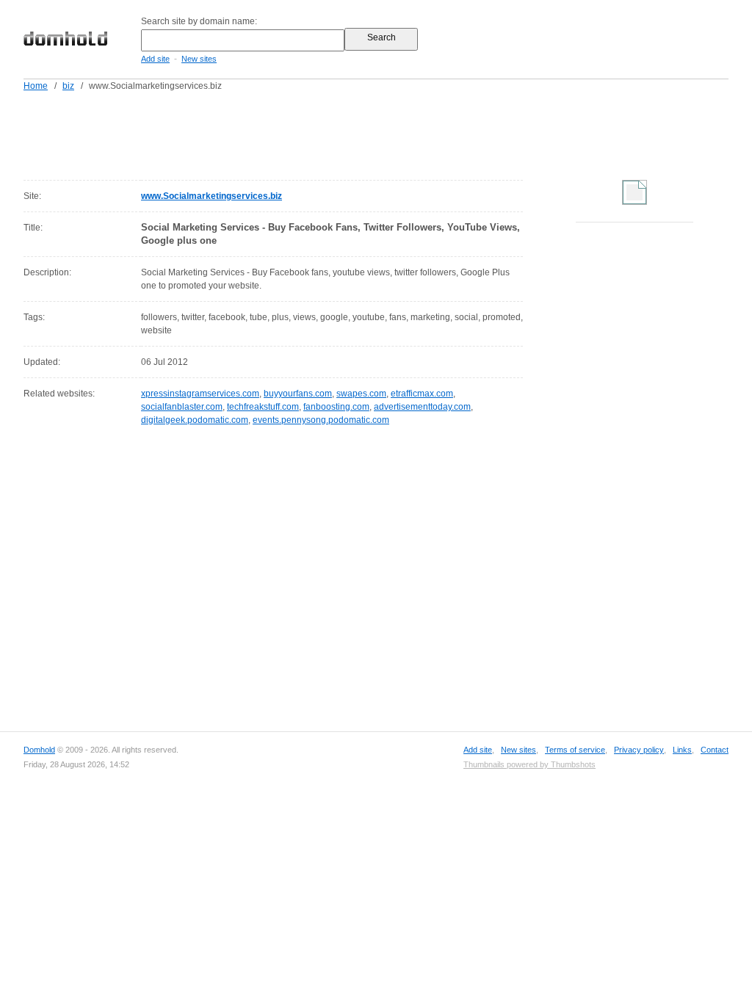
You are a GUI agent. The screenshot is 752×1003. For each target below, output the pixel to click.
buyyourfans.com (298, 393)
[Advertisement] (404, 133)
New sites (199, 58)
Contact (714, 749)
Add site (155, 58)
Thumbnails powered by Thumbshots (529, 764)
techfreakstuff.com (263, 407)
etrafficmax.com (422, 393)
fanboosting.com (336, 407)
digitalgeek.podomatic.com (194, 420)
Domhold (39, 749)
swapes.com (361, 393)
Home (36, 86)
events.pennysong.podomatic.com (321, 420)
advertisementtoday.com (422, 407)
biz (68, 86)
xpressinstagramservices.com (200, 393)
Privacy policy (639, 749)
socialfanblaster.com (182, 407)
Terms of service (575, 749)
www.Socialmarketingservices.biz (211, 196)
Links (682, 749)
